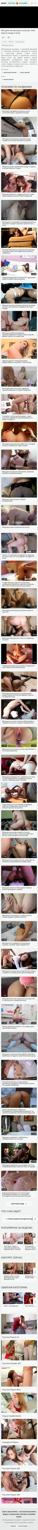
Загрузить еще (17, 1204)
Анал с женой (25, 72)
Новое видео (23, 1526)
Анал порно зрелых (10, 72)
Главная (13, 1526)
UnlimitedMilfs (9, 79)
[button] (35, 1219)
